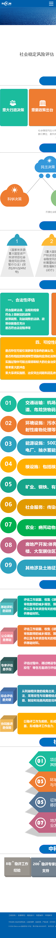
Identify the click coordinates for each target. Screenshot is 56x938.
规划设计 (30, 915)
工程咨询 (12, 915)
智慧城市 (39, 915)
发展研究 (21, 915)
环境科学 (48, 915)
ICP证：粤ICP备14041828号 (37, 926)
